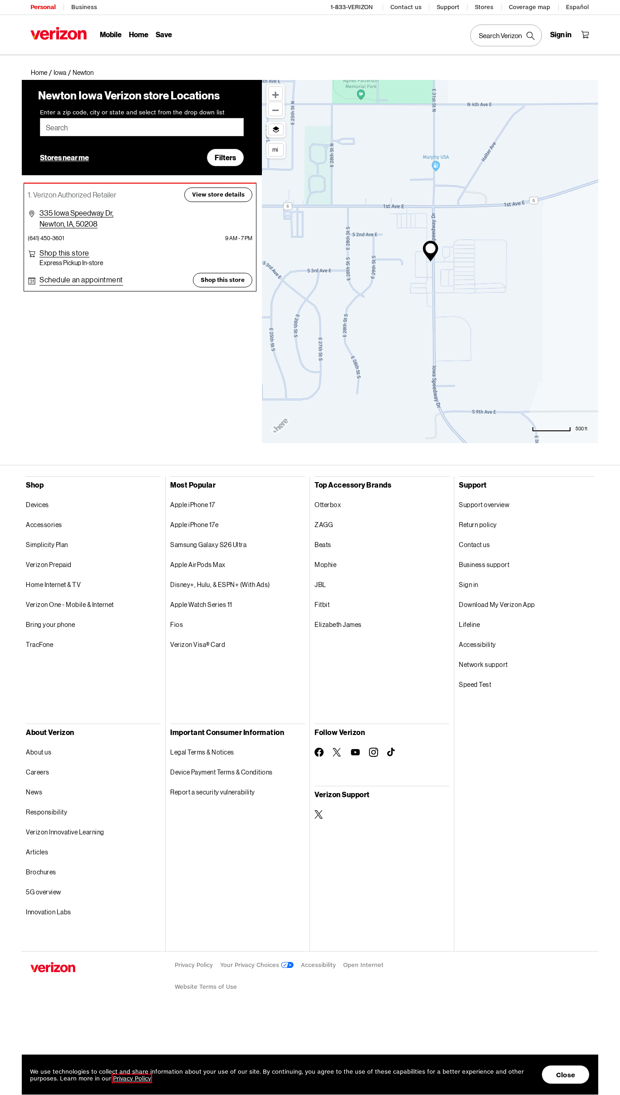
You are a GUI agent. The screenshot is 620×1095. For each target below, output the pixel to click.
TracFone (39, 644)
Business (84, 7)
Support (448, 7)
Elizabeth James (338, 624)
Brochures (41, 872)
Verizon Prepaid (49, 564)
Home (138, 34)
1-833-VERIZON (351, 7)
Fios (176, 624)
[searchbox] (142, 127)
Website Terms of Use (206, 986)
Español (577, 7)
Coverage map (529, 7)
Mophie (325, 564)
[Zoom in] (275, 93)
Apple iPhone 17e (194, 524)
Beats (323, 544)
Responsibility (46, 812)
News (34, 792)
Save (164, 34)
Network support (483, 664)
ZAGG (324, 524)
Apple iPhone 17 (192, 504)
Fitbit (322, 604)
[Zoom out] (275, 109)
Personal (42, 7)
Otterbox (328, 504)
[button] (83, 72)
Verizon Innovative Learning (65, 832)
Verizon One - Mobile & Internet (70, 604)
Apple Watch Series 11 (201, 604)
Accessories (44, 524)
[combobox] (142, 127)
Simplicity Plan (47, 544)
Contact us (406, 7)
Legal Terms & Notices (202, 752)
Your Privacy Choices (250, 965)
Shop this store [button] (223, 279)
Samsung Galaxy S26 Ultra (208, 544)
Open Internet (363, 965)
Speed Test (475, 684)
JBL (320, 584)
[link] (42, 72)
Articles (37, 852)
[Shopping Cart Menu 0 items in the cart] (585, 34)
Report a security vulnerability (212, 792)
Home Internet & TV (53, 584)
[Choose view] (276, 129)
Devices (37, 504)
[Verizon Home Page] (58, 33)
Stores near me (64, 157)
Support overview (484, 504)
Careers (37, 772)
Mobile (111, 34)
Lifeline (469, 624)
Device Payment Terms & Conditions (221, 772)
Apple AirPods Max (198, 564)
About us (38, 752)
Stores (484, 7)
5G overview (43, 892)
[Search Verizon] (506, 35)
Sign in (468, 584)
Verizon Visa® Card (197, 644)
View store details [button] (218, 194)
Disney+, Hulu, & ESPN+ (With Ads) (220, 584)
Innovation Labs (48, 912)
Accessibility (477, 644)
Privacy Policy (194, 965)
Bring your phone (50, 624)
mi (275, 149)
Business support (484, 564)
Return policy (478, 524)
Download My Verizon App (497, 604)
